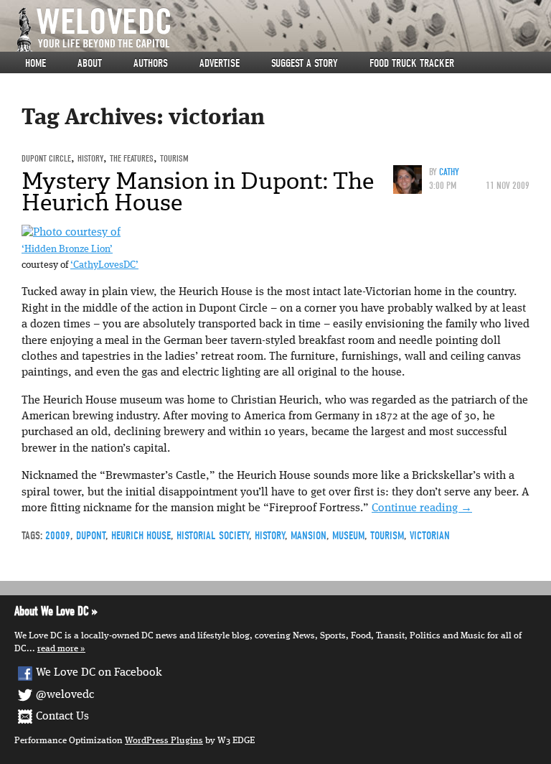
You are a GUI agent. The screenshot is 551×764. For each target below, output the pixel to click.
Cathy (449, 172)
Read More (57, 648)
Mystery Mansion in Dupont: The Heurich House (198, 192)
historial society (212, 535)
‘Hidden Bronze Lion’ (67, 249)
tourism (387, 535)
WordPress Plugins (164, 740)
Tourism (174, 158)
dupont (90, 535)
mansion (308, 535)
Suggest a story (304, 63)
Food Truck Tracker (411, 63)
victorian (430, 535)
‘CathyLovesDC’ (104, 265)
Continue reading (422, 508)
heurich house (141, 535)
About (89, 63)
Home (35, 63)
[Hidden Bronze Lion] (71, 232)
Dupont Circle (46, 158)
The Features (132, 158)
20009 (57, 535)
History (90, 158)
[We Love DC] (282, 29)
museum (348, 535)
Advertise (219, 63)
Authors (150, 63)
